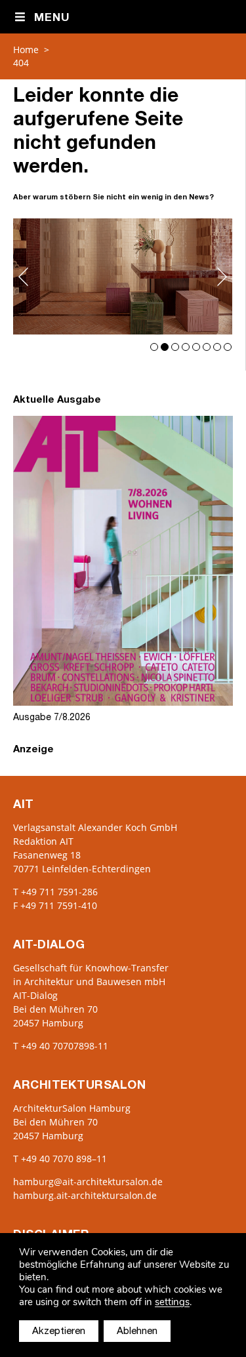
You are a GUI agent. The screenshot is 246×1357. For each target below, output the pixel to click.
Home (26, 49)
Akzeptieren (58, 1332)
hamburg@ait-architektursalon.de (88, 1181)
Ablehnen (137, 1332)
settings (172, 1302)
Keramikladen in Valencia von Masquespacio (122, 276)
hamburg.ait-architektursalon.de (85, 1195)
